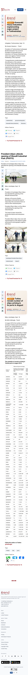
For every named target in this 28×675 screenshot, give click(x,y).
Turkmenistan (9, 120)
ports (18, 550)
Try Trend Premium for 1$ (14, 140)
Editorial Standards (5, 627)
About (2, 620)
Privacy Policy (4, 644)
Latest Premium (4, 615)
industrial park (9, 261)
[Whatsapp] (2, 656)
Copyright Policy (4, 646)
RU (16, 672)
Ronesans (23, 123)
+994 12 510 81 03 (5, 604)
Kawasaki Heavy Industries (12, 123)
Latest (2, 613)
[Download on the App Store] (5, 662)
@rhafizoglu (8, 544)
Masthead (3, 622)
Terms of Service (4, 642)
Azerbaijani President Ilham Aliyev (14, 258)
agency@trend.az (4, 606)
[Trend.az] (5, 9)
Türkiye (8, 550)
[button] (2, 16)
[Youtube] (12, 656)
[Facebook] (5, 656)
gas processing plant (20, 120)
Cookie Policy (4, 648)
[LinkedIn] (18, 656)
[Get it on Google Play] (15, 662)
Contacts (3, 624)
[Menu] (25, 9)
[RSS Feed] (21, 656)
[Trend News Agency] (5, 593)
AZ (14, 672)
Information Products (6, 636)
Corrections (3, 629)
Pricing (2, 634)
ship (13, 550)
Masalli (17, 261)
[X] (8, 656)
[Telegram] (15, 656)
